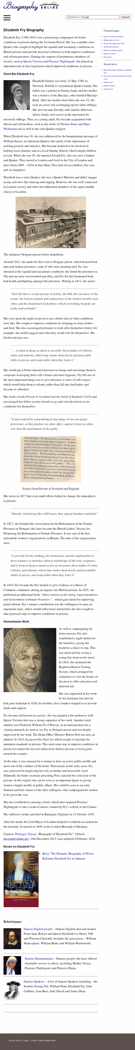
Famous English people (38, 929)
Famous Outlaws (109, 86)
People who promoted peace (113, 50)
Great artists (108, 57)
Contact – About (29, 1040)
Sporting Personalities (111, 47)
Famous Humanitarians (39, 958)
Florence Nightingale (62, 61)
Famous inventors (110, 54)
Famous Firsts (108, 89)
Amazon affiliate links (47, 1040)
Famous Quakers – (35, 981)
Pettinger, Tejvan (25, 834)
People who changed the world (114, 43)
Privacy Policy (15, 1040)
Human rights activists (111, 40)
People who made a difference (114, 36)
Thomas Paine (69, 124)
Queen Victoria (33, 61)
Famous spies (108, 82)
